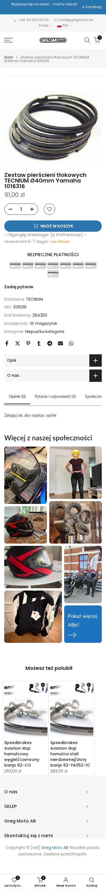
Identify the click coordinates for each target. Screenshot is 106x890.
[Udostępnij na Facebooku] (6, 343)
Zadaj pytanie (18, 287)
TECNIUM (34, 299)
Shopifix (78, 854)
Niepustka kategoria (44, 331)
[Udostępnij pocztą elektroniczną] (60, 343)
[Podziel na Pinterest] (28, 343)
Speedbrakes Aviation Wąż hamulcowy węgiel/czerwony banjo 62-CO (21, 754)
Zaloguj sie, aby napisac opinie (30, 416)
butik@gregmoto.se (76, 19)
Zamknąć (93, 7)
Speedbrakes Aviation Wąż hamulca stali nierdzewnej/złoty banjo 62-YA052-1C (70, 754)
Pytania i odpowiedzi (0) (55, 397)
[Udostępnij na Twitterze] (17, 343)
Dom (8, 57)
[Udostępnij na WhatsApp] (71, 343)
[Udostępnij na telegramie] (49, 343)
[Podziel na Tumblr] (39, 343)
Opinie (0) (17, 397)
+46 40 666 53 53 (33, 19)
